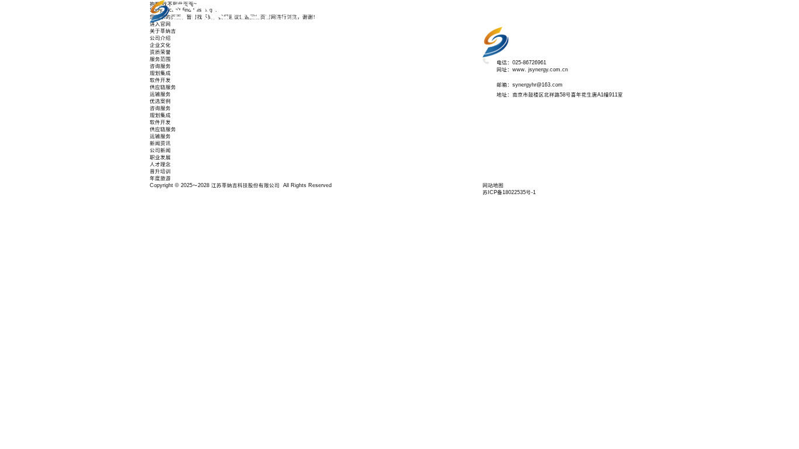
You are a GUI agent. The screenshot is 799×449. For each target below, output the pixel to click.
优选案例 (285, 60)
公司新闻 (160, 150)
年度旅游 (285, 130)
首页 (280, 4)
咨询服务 (285, 25)
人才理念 (285, 116)
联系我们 (285, 144)
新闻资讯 (285, 102)
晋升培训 (285, 123)
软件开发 (285, 39)
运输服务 (285, 53)
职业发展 (285, 109)
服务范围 (285, 18)
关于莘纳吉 (288, 11)
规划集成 (285, 32)
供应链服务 (288, 46)
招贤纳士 (285, 137)
